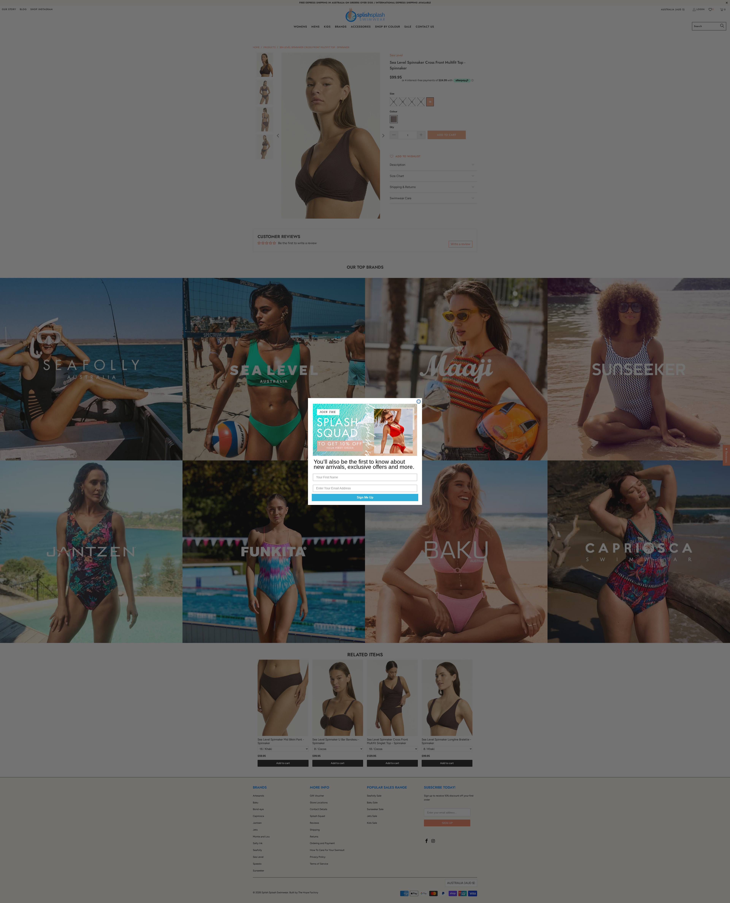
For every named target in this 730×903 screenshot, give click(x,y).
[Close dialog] (419, 401)
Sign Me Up (365, 497)
